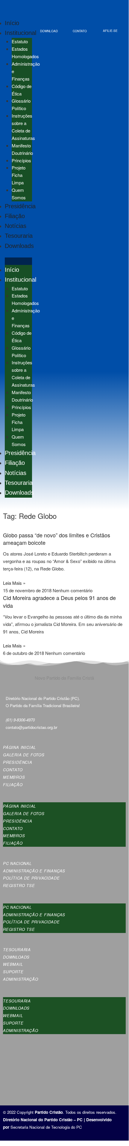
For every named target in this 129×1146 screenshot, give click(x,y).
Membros (14, 777)
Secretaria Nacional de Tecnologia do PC (46, 1127)
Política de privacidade (31, 878)
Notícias (15, 226)
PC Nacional (17, 863)
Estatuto (20, 41)
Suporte (13, 971)
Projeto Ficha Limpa (18, 175)
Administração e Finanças (34, 871)
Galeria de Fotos (24, 755)
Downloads (19, 246)
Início (12, 23)
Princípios (21, 160)
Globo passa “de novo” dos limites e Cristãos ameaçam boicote (56, 538)
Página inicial (19, 747)
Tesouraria (19, 235)
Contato (13, 769)
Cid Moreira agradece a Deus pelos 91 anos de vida (59, 601)
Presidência (20, 206)
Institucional (20, 33)
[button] (18, 261)
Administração (20, 979)
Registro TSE (19, 885)
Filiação (15, 216)
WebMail (13, 964)
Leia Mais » (14, 583)
